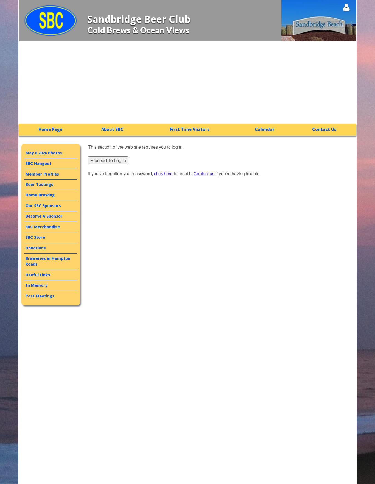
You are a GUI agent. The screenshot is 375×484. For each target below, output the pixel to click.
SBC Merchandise (43, 226)
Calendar (265, 129)
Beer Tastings (39, 184)
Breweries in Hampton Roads (48, 261)
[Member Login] (346, 7)
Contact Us (324, 129)
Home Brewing (40, 195)
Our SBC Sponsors (43, 205)
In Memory (36, 285)
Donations (36, 248)
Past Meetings (40, 296)
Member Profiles (42, 174)
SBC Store (35, 237)
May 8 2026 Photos (44, 153)
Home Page (50, 129)
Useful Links (38, 274)
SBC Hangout (38, 163)
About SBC (112, 129)
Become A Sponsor (44, 216)
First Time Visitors (189, 129)
